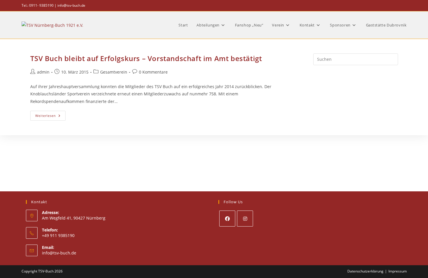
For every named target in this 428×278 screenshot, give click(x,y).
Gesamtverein (113, 72)
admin (43, 72)
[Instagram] (245, 219)
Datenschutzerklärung (365, 271)
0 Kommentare (153, 72)
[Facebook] (227, 219)
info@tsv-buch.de (71, 5)
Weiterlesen (50, 117)
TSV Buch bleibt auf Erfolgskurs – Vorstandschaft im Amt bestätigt (146, 58)
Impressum (397, 271)
